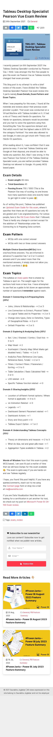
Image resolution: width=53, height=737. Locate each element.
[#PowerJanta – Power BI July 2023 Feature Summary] (26, 643)
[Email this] (6, 28)
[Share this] (12, 28)
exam (13, 520)
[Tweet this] (18, 28)
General (33, 21)
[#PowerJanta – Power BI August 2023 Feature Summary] (26, 596)
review (20, 520)
